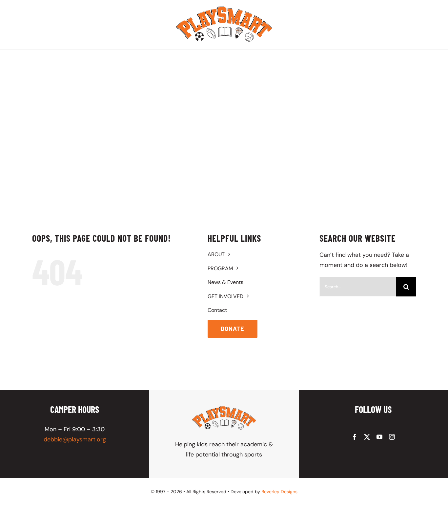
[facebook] (354, 437)
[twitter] (367, 437)
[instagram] (392, 437)
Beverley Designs (279, 492)
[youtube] (379, 437)
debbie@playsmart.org (75, 439)
